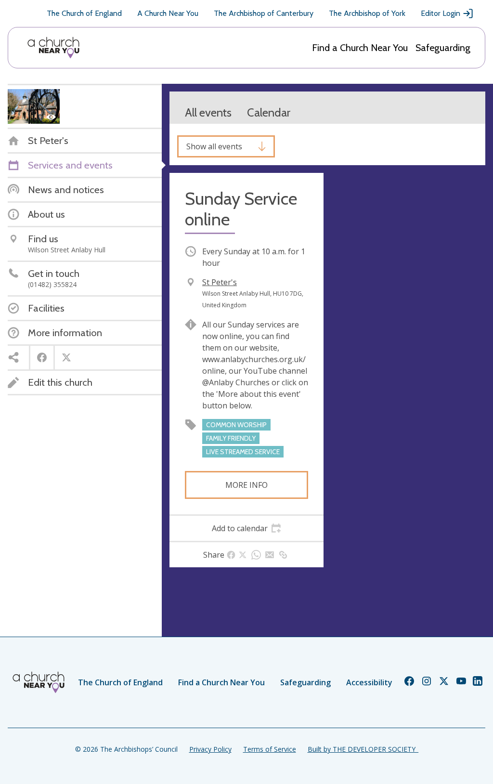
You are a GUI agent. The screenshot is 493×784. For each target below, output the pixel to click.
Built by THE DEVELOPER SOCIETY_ (363, 749)
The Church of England (84, 13)
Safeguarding (442, 47)
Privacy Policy (210, 749)
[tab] (246, 528)
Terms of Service (269, 749)
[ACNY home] (53, 48)
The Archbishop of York (367, 13)
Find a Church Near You (360, 47)
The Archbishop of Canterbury (263, 13)
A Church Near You (167, 13)
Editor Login (440, 13)
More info (246, 485)
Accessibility (369, 682)
